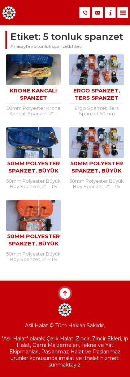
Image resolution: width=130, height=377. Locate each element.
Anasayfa (20, 46)
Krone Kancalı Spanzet (33, 94)
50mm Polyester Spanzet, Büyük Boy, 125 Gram (96, 170)
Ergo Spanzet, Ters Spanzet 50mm (96, 97)
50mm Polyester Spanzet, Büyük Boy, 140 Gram (33, 170)
